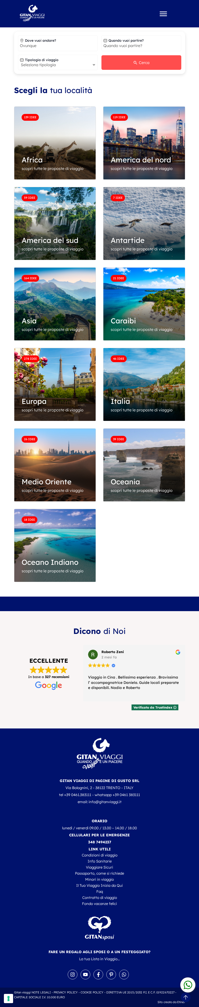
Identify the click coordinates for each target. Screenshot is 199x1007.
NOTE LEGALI (41, 992)
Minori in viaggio (99, 879)
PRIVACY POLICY (66, 992)
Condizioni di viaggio (99, 855)
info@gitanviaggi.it (105, 801)
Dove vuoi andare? (40, 40)
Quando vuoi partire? (126, 40)
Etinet (181, 1002)
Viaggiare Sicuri (99, 867)
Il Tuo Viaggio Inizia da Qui (99, 885)
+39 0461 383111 (126, 794)
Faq (99, 891)
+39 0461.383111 (77, 794)
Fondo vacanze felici (99, 903)
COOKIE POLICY (92, 992)
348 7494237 (99, 842)
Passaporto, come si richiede (99, 873)
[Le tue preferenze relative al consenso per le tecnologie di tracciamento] (8, 998)
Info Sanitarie (100, 861)
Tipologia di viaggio (41, 60)
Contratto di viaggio (99, 897)
